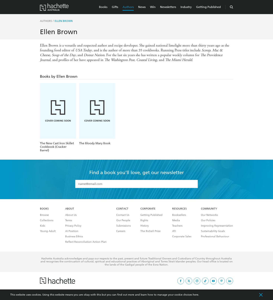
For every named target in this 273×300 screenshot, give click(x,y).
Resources (179, 208)
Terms (68, 220)
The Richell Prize (150, 231)
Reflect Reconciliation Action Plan (86, 242)
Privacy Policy (73, 226)
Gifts (115, 7)
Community (209, 208)
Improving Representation (217, 226)
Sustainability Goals (213, 231)
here (195, 294)
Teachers (177, 226)
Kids (42, 226)
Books (103, 7)
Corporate (147, 208)
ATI (174, 231)
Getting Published (208, 7)
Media (176, 220)
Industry (186, 7)
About (69, 208)
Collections (46, 220)
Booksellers (179, 215)
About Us (71, 215)
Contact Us (122, 215)
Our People (123, 220)
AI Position (71, 231)
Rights (144, 220)
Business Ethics (74, 236)
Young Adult (48, 231)
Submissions (123, 226)
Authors (128, 7)
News (142, 7)
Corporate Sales (181, 236)
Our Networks (209, 215)
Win (153, 7)
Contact (122, 208)
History (144, 226)
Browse (44, 215)
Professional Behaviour (215, 236)
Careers (120, 231)
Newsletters (168, 7)
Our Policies (208, 220)
